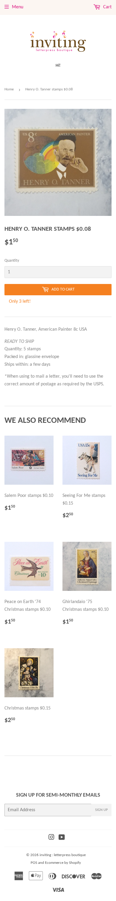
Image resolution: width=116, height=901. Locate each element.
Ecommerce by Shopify (63, 863)
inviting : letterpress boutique (63, 855)
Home (9, 89)
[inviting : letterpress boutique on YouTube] (62, 838)
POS (34, 863)
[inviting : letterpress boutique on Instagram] (51, 838)
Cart (107, 7)
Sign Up (101, 810)
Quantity (11, 260)
